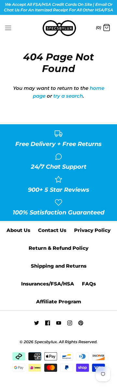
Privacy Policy (92, 230)
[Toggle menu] (8, 27)
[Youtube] (58, 323)
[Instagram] (69, 323)
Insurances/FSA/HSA (47, 284)
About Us (18, 230)
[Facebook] (47, 323)
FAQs (89, 284)
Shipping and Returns (58, 266)
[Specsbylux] (59, 28)
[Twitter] (36, 323)
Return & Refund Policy (58, 248)
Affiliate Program (58, 301)
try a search (68, 96)
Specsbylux (45, 341)
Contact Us (52, 230)
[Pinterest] (80, 323)
